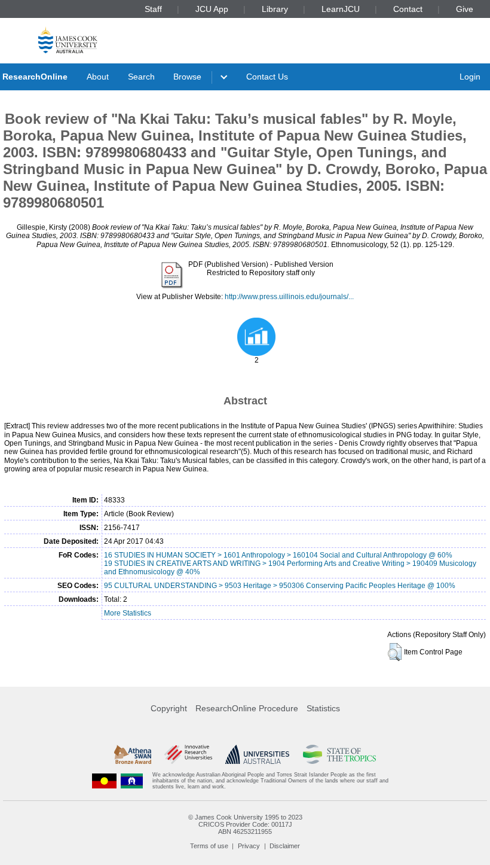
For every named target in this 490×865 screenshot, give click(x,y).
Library (275, 9)
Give (464, 9)
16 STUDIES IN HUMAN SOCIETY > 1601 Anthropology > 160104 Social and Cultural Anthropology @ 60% (278, 555)
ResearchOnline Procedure (246, 708)
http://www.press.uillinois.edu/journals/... (289, 297)
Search (141, 76)
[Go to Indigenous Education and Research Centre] (104, 781)
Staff (153, 9)
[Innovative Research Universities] (188, 754)
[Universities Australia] (257, 754)
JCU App (211, 9)
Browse (187, 76)
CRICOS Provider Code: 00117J (245, 824)
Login (470, 76)
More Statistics (127, 613)
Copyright (169, 708)
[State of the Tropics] (339, 754)
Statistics (323, 708)
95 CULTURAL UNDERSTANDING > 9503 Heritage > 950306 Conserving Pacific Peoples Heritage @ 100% (279, 585)
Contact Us (267, 76)
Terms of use (209, 845)
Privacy (249, 845)
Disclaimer (285, 845)
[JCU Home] (67, 39)
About (98, 76)
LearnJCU (340, 9)
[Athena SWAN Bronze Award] (132, 754)
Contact (407, 9)
